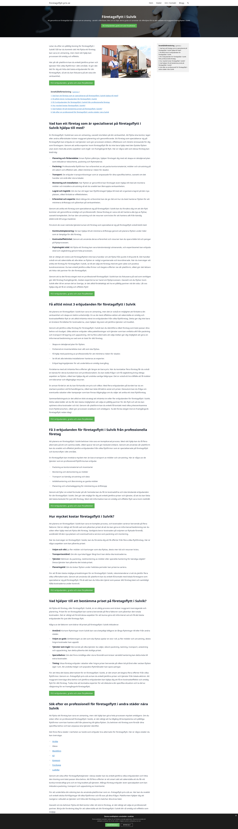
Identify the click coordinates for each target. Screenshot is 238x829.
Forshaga (56, 765)
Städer (159, 3)
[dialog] (119, 821)
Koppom (56, 760)
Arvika (55, 741)
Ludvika (55, 769)
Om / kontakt (170, 3)
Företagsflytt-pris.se (59, 2)
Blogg (181, 3)
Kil (53, 755)
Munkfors (56, 750)
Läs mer (138, 821)
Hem (151, 3)
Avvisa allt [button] (126, 825)
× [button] (236, 815)
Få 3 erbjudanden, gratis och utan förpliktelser (119, 26)
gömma (76, 92)
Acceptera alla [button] (112, 825)
